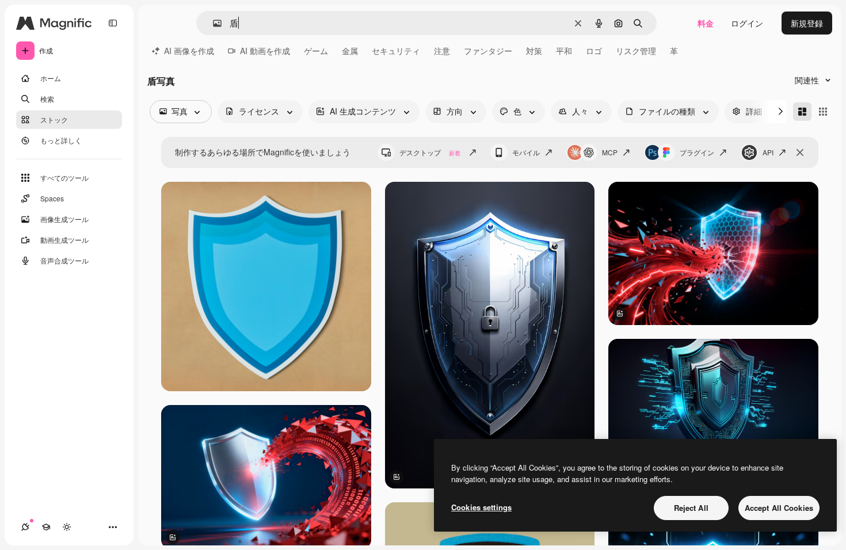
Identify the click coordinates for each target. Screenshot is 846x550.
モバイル (526, 152)
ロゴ (594, 50)
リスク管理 (636, 50)
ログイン (747, 23)
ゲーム (316, 50)
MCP (610, 152)
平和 (564, 50)
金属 (350, 50)
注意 (442, 50)
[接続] (25, 527)
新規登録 (807, 23)
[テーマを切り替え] (67, 527)
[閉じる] (800, 152)
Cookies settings (481, 507)
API (768, 152)
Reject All (691, 507)
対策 (534, 50)
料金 (706, 23)
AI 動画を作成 (265, 50)
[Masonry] (802, 111)
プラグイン (697, 152)
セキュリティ (396, 50)
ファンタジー (488, 50)
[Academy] (46, 527)
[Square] (823, 111)
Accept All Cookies (779, 507)
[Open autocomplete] (212, 23)
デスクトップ (429, 152)
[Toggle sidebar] (113, 23)
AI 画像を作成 (189, 50)
